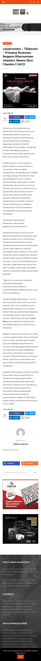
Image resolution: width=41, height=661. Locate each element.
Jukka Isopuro (20, 443)
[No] (38, 654)
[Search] (37, 2)
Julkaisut (7, 43)
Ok (20, 657)
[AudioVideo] (20, 12)
